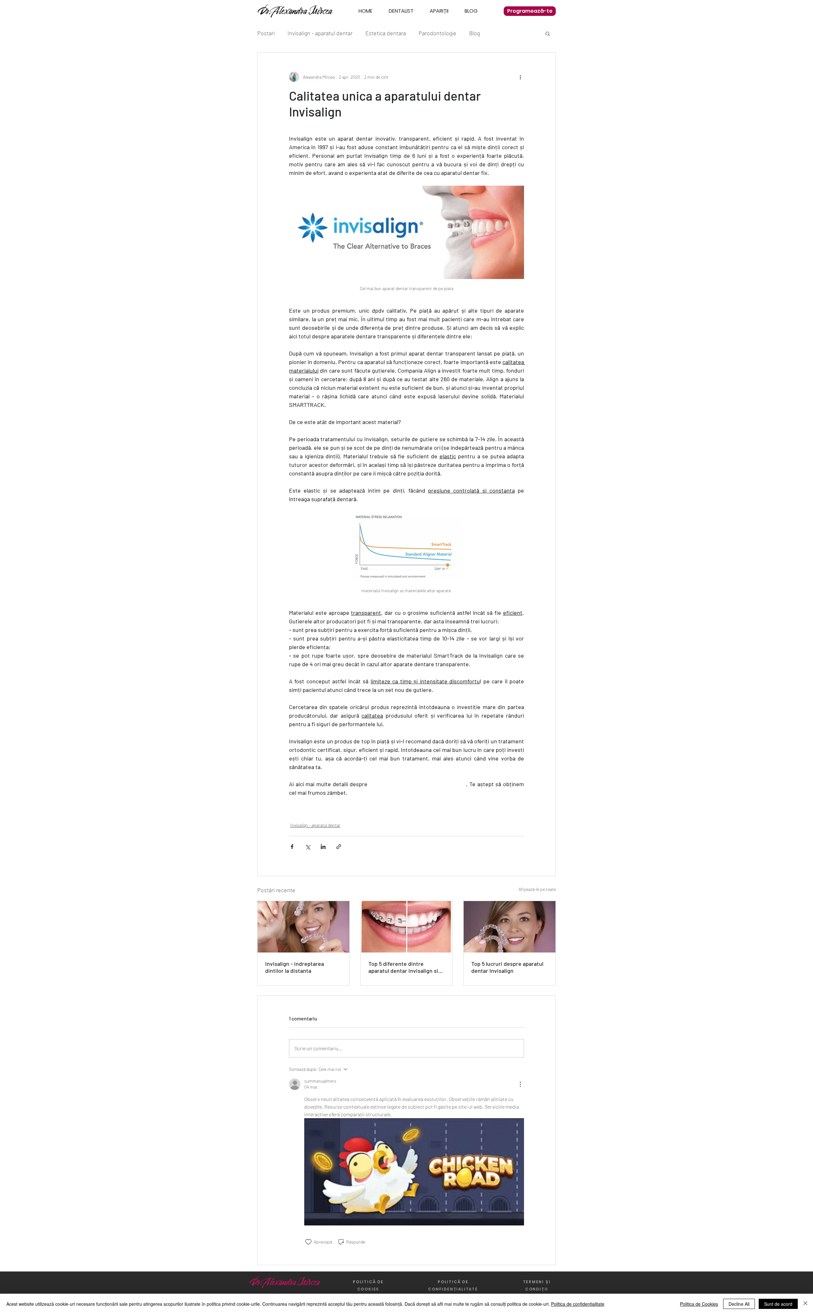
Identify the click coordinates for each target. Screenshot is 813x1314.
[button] (548, 33)
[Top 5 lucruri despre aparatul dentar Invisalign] (509, 926)
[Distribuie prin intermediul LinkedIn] (323, 847)
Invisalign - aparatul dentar (320, 33)
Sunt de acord (778, 1304)
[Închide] (805, 1304)
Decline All (739, 1304)
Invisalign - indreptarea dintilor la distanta (294, 967)
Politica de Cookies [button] (699, 1304)
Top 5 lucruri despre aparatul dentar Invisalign (507, 967)
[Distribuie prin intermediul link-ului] (339, 847)
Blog (474, 33)
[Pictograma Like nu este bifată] (308, 1242)
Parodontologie (437, 33)
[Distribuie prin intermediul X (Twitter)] (308, 847)
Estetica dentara (385, 33)
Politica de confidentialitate (577, 1304)
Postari (266, 33)
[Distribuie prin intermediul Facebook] (292, 847)
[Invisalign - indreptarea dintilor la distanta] (303, 926)
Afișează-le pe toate (537, 889)
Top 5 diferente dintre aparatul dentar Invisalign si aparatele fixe (403, 967)
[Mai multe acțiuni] (520, 77)
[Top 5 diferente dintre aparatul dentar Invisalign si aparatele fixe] (407, 926)
